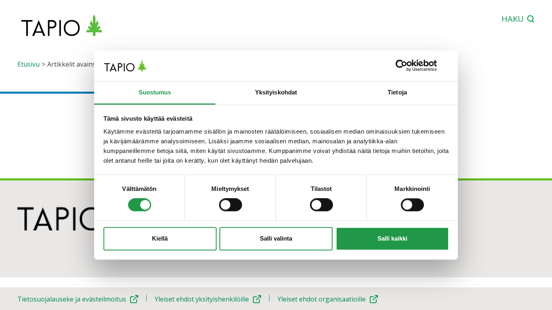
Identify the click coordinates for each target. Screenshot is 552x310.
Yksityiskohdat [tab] (276, 92)
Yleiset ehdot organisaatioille (322, 299)
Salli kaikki (392, 238)
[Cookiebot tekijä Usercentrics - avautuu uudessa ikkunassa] (413, 66)
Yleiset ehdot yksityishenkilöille (202, 299)
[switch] (230, 205)
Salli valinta (276, 238)
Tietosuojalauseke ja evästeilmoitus (71, 299)
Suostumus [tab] (155, 92)
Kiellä (160, 238)
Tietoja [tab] (397, 92)
